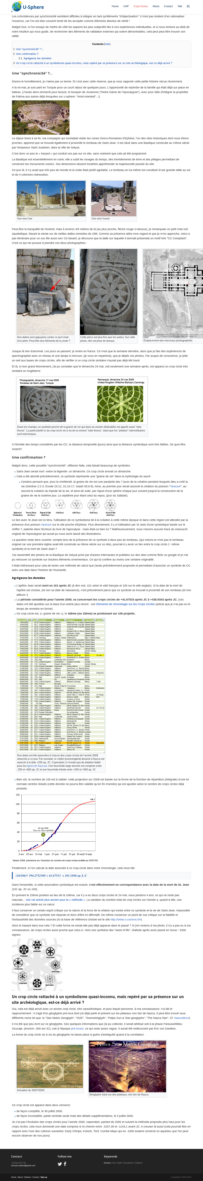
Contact (168, 6)
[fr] (188, 6)
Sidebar (27, 1177)
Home (115, 6)
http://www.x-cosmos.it (125, 919)
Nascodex (180, 1018)
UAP (126, 6)
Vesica (174, 486)
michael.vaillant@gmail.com (23, 1165)
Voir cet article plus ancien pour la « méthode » (55, 899)
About (156, 6)
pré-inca (76, 1028)
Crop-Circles (141, 6)
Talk (179, 6)
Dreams (107, 1163)
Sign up (43, 1177)
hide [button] (107, 44)
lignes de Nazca (36, 766)
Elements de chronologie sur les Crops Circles (125, 604)
